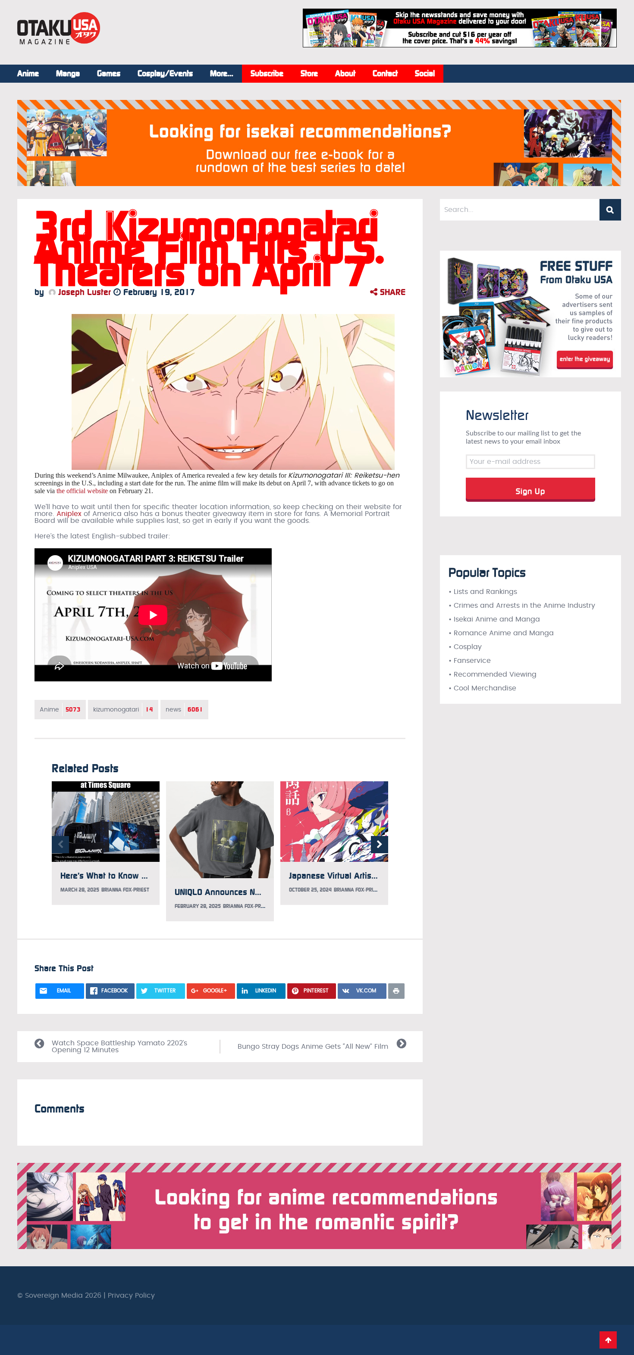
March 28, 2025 (79, 890)
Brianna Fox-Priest (125, 890)
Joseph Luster (83, 292)
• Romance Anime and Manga (501, 633)
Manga (68, 73)
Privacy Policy (131, 1295)
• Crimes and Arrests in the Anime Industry (522, 605)
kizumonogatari (123, 709)
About (345, 73)
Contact (385, 73)
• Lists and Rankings (483, 591)
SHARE (391, 292)
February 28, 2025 (198, 906)
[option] (106, 843)
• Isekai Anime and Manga (494, 619)
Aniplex (69, 513)
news (184, 709)
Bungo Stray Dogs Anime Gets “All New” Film (313, 1046)
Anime (28, 73)
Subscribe (267, 73)
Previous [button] (60, 844)
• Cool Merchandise (482, 688)
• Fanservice (470, 660)
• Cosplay (465, 646)
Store (309, 73)
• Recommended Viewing (493, 674)
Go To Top (608, 1340)
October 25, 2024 (310, 890)
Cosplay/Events (165, 73)
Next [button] (379, 844)
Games (108, 73)
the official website (82, 490)
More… (221, 73)
